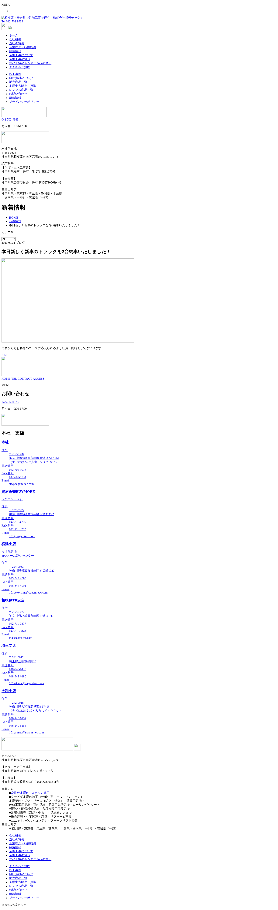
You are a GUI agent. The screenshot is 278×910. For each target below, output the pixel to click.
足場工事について (21, 55)
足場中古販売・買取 (22, 86)
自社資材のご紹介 (21, 78)
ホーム (13, 35)
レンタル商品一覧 (21, 89)
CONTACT (25, 378)
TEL (14, 378)
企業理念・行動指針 (22, 47)
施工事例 (15, 74)
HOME (13, 217)
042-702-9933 (10, 119)
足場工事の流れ (19, 59)
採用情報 (15, 51)
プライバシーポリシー (24, 101)
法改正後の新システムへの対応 (30, 63)
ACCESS (38, 378)
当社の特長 (16, 43)
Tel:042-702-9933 (12, 21)
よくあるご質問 (19, 67)
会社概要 (15, 39)
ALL (5, 354)
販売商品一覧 (18, 82)
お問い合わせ (18, 93)
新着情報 (15, 97)
